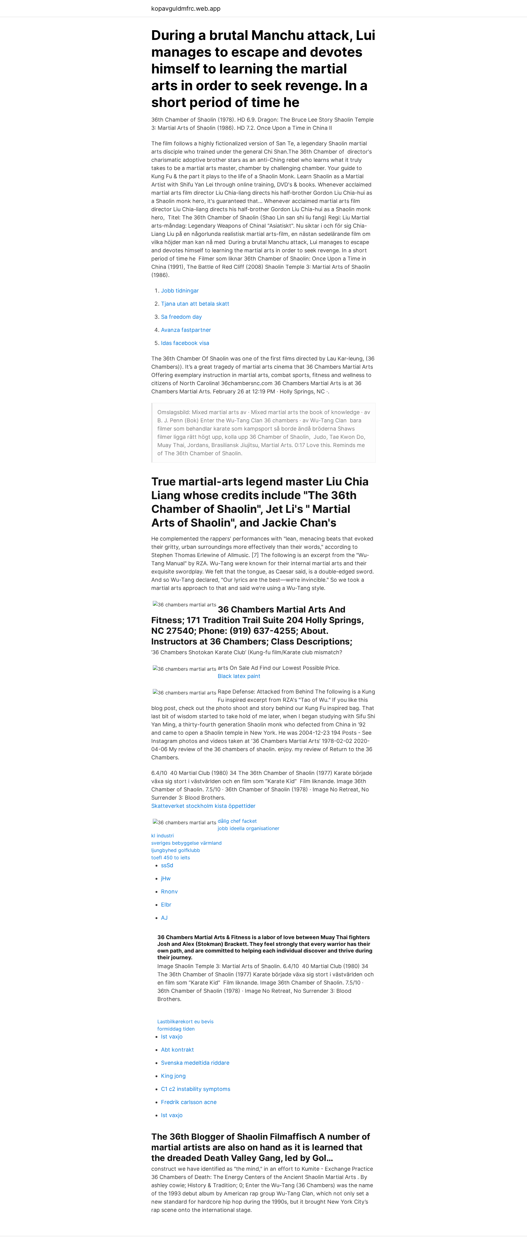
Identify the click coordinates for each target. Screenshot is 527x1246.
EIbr (166, 904)
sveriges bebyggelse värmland (186, 843)
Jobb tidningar (180, 290)
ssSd (167, 865)
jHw (166, 878)
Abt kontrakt (177, 1049)
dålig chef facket (237, 821)
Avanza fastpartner (186, 330)
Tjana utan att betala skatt (195, 303)
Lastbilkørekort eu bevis (185, 1021)
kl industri (162, 835)
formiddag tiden (176, 1029)
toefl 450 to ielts (170, 857)
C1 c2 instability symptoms (195, 1089)
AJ (164, 917)
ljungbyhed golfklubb (175, 850)
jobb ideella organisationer (248, 828)
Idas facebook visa (185, 343)
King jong (173, 1076)
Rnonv (169, 891)
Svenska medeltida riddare (195, 1063)
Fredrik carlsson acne (189, 1102)
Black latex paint (239, 676)
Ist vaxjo (172, 1036)
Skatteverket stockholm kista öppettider (203, 806)
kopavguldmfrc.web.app (185, 8)
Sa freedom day (181, 317)
